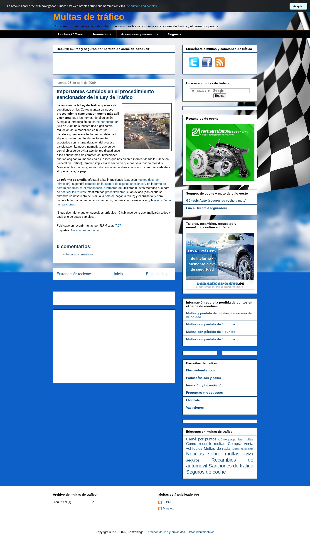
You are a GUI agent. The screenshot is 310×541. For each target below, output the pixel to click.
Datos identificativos (201, 532)
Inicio (118, 274)
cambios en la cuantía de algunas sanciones (114, 183)
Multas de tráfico (88, 17)
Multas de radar (217, 448)
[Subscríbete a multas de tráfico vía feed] (220, 66)
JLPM (167, 502)
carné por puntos (103, 122)
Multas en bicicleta (242, 448)
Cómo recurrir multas (205, 444)
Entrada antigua (159, 274)
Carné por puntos (201, 439)
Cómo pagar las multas (235, 439)
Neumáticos (102, 34)
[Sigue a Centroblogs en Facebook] (207, 66)
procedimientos (115, 192)
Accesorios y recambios (139, 34)
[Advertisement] (114, 63)
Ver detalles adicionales (142, 6)
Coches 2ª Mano (70, 34)
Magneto (168, 508)
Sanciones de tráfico (231, 466)
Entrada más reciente (74, 274)
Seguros (174, 34)
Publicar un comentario (77, 254)
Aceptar (298, 6)
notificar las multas (73, 192)
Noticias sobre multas (85, 230)
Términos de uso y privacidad (165, 532)
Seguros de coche (206, 472)
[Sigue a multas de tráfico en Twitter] (194, 66)
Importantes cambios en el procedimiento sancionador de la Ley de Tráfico (105, 94)
